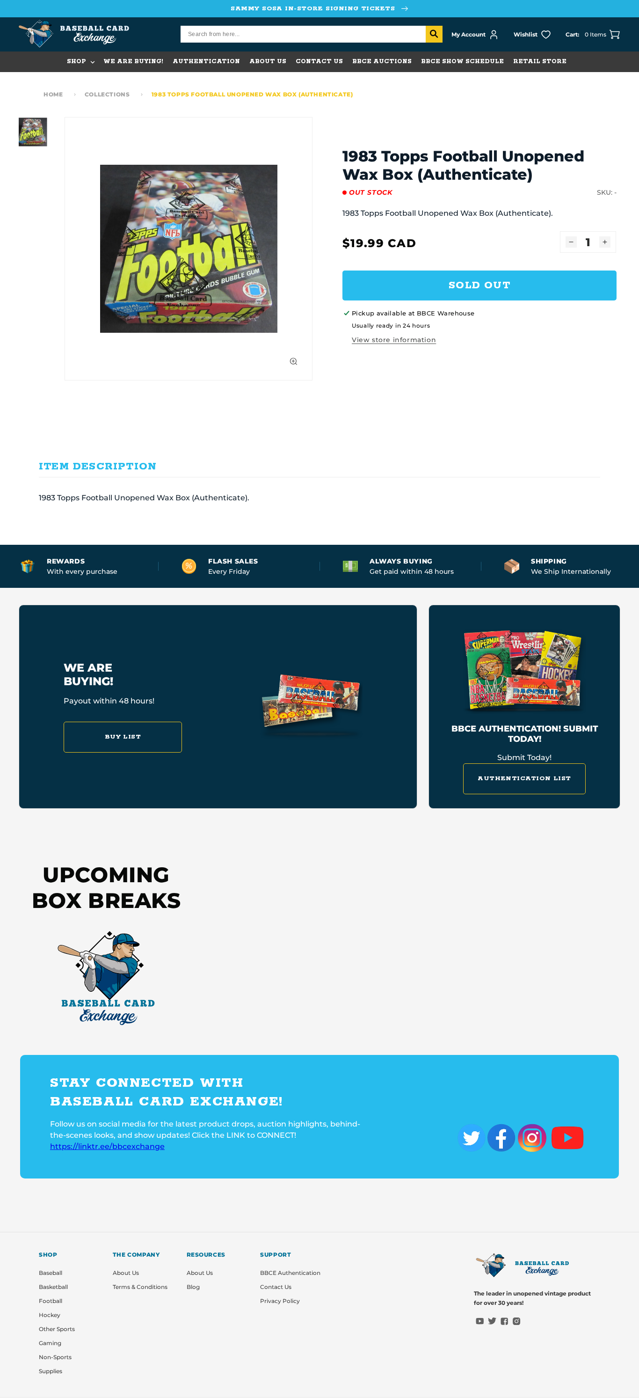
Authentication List (524, 779)
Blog (193, 1286)
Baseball (50, 1272)
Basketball (53, 1286)
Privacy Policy (280, 1300)
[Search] (434, 34)
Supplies (50, 1371)
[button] (80, 61)
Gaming (50, 1343)
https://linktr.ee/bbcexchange (107, 1146)
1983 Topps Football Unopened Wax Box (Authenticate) (252, 94)
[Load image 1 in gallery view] (34, 132)
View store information (394, 340)
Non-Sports (55, 1357)
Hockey (49, 1314)
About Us (126, 1272)
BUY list (123, 737)
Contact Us (275, 1286)
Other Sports (57, 1328)
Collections (107, 94)
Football (50, 1300)
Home (53, 94)
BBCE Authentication (290, 1272)
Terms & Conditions (140, 1286)
